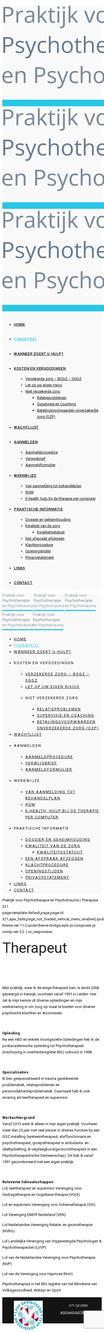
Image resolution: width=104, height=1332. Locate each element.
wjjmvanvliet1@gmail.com (80, 1312)
